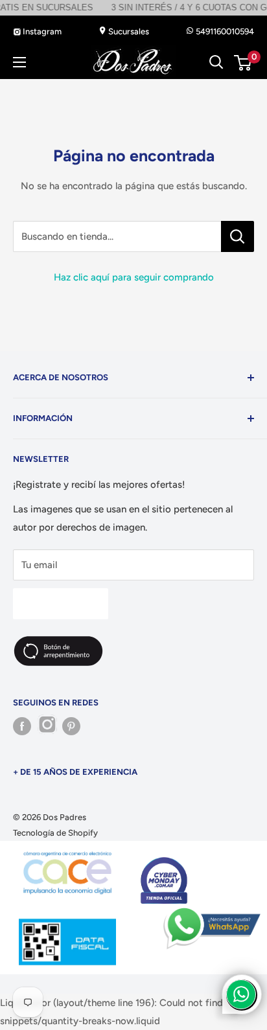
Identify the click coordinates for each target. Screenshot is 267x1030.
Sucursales (127, 31)
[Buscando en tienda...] (237, 236)
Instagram (41, 31)
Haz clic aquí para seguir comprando (134, 277)
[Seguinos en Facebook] (22, 726)
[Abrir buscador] (216, 62)
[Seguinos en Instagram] (47, 726)
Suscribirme (60, 603)
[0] (243, 63)
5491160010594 (224, 31)
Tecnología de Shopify (55, 833)
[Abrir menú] (19, 62)
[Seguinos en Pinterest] (71, 726)
